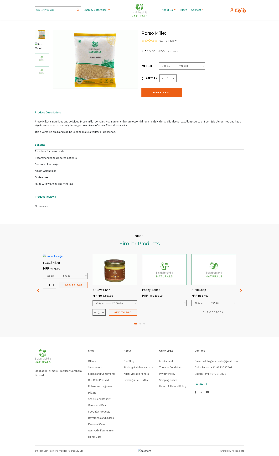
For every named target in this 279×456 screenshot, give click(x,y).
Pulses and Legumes (100, 386)
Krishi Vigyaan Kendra (136, 373)
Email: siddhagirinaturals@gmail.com (216, 361)
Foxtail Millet (51, 263)
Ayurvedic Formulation (101, 430)
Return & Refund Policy (172, 386)
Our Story (129, 361)
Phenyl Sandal (151, 290)
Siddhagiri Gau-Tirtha (136, 380)
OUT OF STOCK (212, 312)
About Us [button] (167, 9)
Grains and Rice (97, 405)
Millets (92, 392)
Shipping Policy (168, 380)
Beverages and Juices (101, 417)
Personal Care (96, 424)
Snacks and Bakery (99, 399)
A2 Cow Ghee (101, 290)
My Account (166, 361)
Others (92, 361)
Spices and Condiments (101, 373)
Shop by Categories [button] (95, 9)
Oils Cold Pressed (98, 380)
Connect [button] (196, 9)
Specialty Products (99, 411)
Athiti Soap (198, 290)
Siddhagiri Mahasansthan (138, 367)
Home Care (94, 436)
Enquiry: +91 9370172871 (210, 373)
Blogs (183, 9)
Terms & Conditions (170, 367)
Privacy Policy (167, 373)
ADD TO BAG (161, 92)
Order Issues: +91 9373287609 (213, 367)
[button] (135, 323)
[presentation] (38, 290)
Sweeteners (95, 367)
